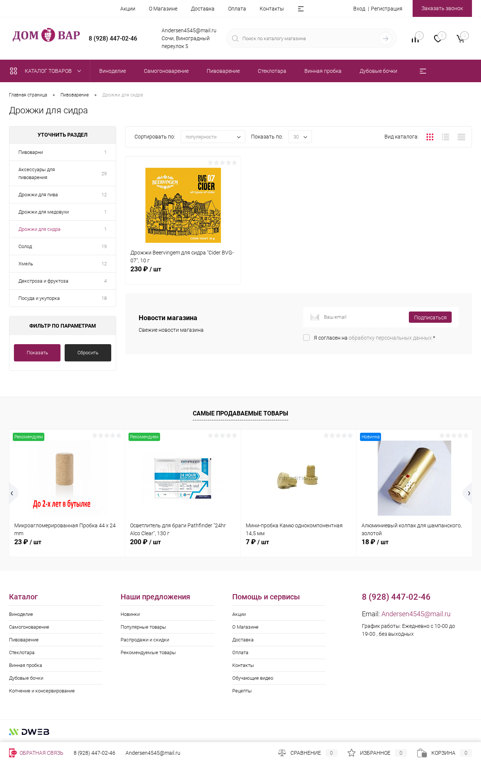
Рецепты (242, 691)
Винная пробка (25, 665)
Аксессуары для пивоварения (36, 173)
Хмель (25, 263)
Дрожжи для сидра (39, 229)
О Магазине (163, 9)
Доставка (203, 9)
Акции (127, 9)
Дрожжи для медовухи (43, 212)
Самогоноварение (29, 627)
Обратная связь (41, 753)
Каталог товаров (49, 71)
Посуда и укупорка (39, 298)
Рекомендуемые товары (148, 652)
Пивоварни (30, 152)
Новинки (130, 614)
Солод (25, 246)
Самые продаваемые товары (240, 413)
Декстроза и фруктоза (43, 281)
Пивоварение (24, 640)
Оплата (237, 9)
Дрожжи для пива (38, 194)
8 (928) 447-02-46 (94, 753)
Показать (37, 352)
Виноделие (21, 614)
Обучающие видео (252, 678)
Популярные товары (143, 627)
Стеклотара (22, 652)
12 (104, 194)
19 (104, 246)
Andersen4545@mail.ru (416, 614)
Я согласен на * (374, 338)
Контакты (272, 9)
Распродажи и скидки (145, 640)
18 (104, 298)
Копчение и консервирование (42, 691)
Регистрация (386, 9)
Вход (359, 9)
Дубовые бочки (26, 678)
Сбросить (87, 352)
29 (104, 173)
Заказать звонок (442, 8)
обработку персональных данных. (391, 338)
